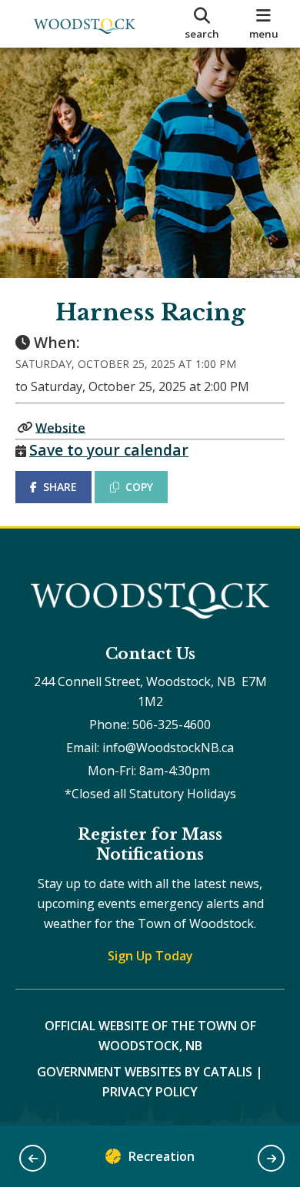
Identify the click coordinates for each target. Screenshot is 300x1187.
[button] (32, 1158)
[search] (202, 24)
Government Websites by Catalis (144, 1071)
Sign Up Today (150, 955)
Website (60, 427)
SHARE (60, 486)
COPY (139, 486)
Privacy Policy (150, 1091)
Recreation (161, 1156)
